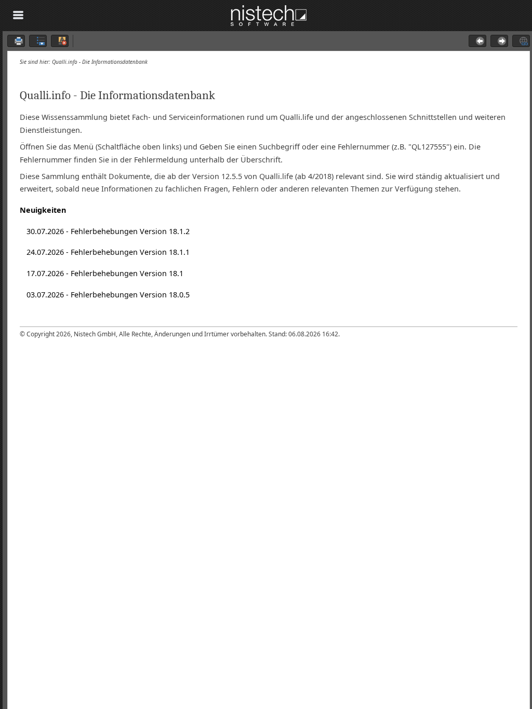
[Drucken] (16, 41)
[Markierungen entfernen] (60, 41)
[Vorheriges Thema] (477, 41)
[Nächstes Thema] (499, 41)
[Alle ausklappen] (38, 41)
